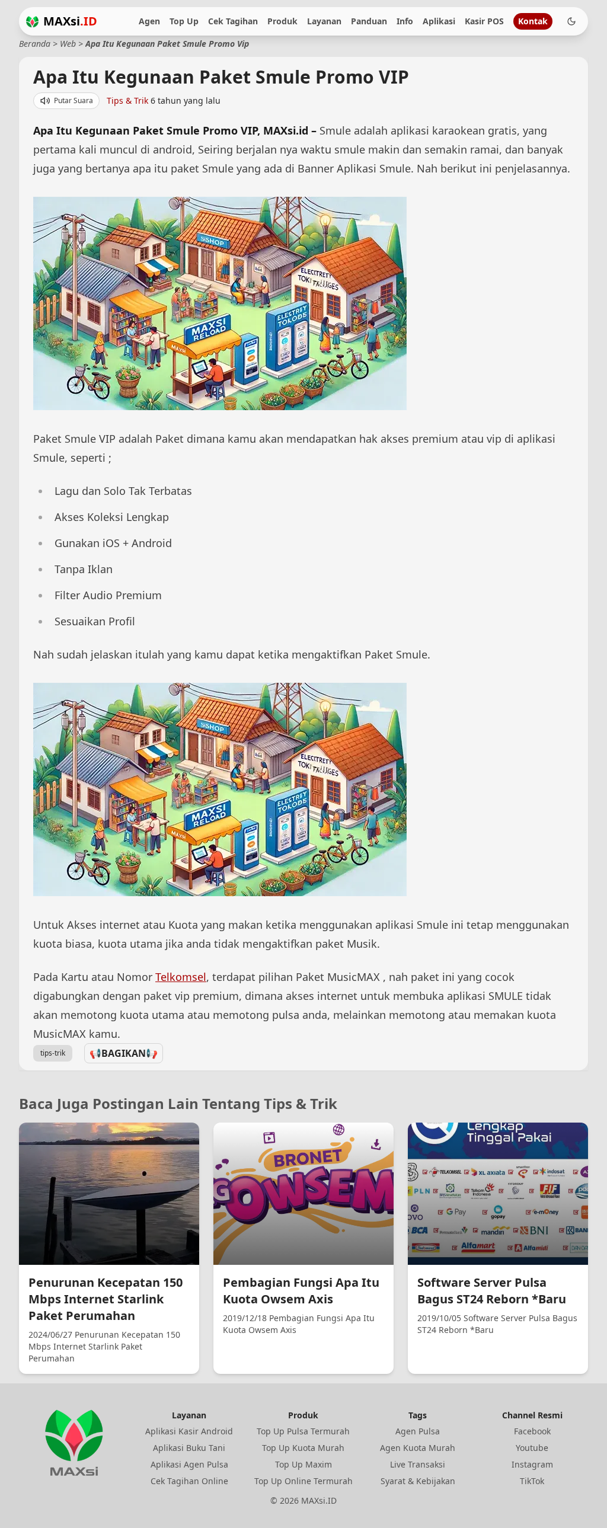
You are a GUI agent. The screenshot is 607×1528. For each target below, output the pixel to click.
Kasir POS (484, 21)
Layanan (324, 21)
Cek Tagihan (233, 21)
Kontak (533, 21)
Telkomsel (180, 977)
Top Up (184, 21)
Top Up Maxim (303, 1464)
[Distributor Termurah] (32, 21)
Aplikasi (439, 21)
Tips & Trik (127, 100)
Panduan (369, 21)
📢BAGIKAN (124, 1053)
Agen (149, 21)
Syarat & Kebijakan (418, 1481)
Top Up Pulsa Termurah (303, 1431)
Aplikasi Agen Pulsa (189, 1464)
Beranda (34, 43)
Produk (282, 21)
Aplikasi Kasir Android (189, 1431)
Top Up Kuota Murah (303, 1447)
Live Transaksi (417, 1464)
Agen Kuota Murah (417, 1447)
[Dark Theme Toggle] (571, 21)
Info (405, 21)
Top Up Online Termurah (303, 1481)
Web (68, 43)
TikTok (532, 1481)
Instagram (532, 1464)
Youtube (532, 1447)
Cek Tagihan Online (189, 1481)
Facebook (532, 1431)
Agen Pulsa (417, 1431)
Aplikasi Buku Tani (189, 1447)
